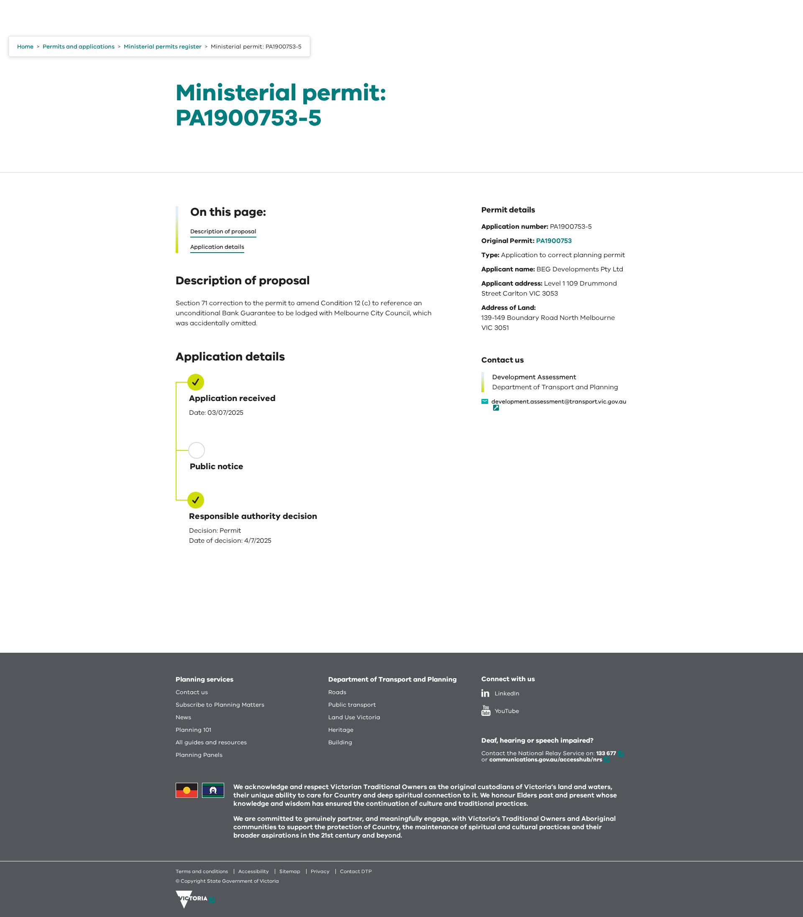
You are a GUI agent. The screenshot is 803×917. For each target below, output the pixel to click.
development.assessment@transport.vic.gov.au (559, 402)
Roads (337, 692)
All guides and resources (211, 742)
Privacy (320, 871)
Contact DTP (356, 871)
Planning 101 (193, 730)
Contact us (192, 692)
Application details (217, 247)
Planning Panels (199, 755)
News (183, 717)
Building (340, 742)
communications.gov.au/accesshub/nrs (545, 760)
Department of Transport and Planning (392, 679)
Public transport (352, 705)
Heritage (340, 730)
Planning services (204, 679)
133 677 (606, 753)
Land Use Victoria (354, 717)
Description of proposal (223, 231)
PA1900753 (554, 240)
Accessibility (253, 871)
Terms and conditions (202, 871)
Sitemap (289, 871)
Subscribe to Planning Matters (220, 705)
